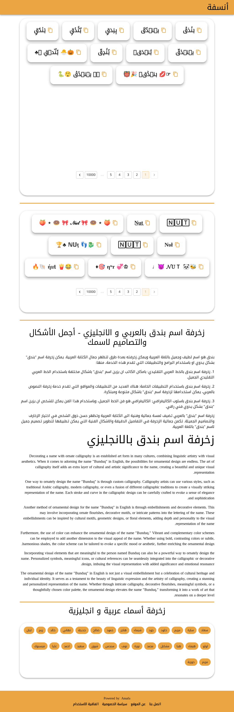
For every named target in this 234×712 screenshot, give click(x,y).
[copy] (199, 30)
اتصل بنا (155, 704)
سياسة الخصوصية (114, 704)
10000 (91, 175)
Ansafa (125, 698)
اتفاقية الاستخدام (85, 704)
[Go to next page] (79, 175)
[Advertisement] (117, 128)
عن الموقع (138, 704)
